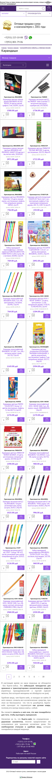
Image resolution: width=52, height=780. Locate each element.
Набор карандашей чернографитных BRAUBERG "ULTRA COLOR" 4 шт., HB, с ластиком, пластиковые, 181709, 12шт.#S (39, 554)
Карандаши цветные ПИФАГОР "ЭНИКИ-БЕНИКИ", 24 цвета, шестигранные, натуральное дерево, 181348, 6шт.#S (13, 456)
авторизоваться (11, 4)
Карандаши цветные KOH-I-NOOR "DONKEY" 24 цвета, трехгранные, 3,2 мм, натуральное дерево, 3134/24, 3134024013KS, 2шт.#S (39, 302)
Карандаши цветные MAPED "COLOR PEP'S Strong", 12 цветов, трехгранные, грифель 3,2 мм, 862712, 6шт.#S (13, 407)
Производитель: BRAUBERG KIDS (13, 296)
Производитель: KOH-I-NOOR (39, 296)
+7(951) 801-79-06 (13, 42)
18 (43, 676)
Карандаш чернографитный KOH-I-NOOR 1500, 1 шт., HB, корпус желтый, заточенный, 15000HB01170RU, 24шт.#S (13, 604)
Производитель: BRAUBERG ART (13, 146)
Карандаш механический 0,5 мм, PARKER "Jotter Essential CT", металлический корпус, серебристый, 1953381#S (39, 102)
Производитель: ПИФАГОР (39, 146)
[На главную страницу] (24, 29)
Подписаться (38, 762)
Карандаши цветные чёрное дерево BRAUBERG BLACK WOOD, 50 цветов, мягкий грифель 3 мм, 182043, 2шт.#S (13, 102)
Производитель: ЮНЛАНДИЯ (38, 347)
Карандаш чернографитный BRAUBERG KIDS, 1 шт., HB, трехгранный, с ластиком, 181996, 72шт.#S (13, 301)
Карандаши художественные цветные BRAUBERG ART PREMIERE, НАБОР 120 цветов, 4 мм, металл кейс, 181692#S (13, 151)
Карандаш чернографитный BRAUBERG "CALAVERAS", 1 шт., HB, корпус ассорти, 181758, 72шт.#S (39, 456)
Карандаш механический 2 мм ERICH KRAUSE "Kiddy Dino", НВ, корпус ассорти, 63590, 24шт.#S (13, 652)
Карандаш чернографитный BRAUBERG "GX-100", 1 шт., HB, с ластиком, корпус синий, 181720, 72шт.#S (13, 352)
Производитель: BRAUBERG (13, 97)
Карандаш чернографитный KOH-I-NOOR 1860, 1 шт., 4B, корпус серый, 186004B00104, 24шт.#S (39, 407)
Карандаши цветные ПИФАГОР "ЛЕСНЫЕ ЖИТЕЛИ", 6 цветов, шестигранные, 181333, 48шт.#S (39, 150)
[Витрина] (47, 65)
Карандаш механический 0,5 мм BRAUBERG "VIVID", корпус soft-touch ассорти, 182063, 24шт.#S (39, 503)
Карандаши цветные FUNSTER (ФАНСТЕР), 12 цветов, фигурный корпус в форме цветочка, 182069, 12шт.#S (39, 604)
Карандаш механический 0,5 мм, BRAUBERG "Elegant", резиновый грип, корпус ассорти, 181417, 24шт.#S (13, 504)
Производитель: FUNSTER (13, 245)
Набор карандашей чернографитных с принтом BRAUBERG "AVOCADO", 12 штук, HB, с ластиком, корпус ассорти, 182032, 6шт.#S (39, 654)
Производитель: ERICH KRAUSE (13, 647)
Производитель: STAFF (13, 548)
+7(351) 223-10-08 (13, 37)
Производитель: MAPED (13, 402)
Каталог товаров (13, 48)
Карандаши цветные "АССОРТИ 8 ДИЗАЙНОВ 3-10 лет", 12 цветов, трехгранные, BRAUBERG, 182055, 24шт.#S (39, 250)
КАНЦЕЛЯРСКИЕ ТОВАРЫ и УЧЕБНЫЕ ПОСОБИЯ (36, 48)
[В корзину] (20, 115)
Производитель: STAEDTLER (39, 194)
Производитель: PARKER (39, 97)
